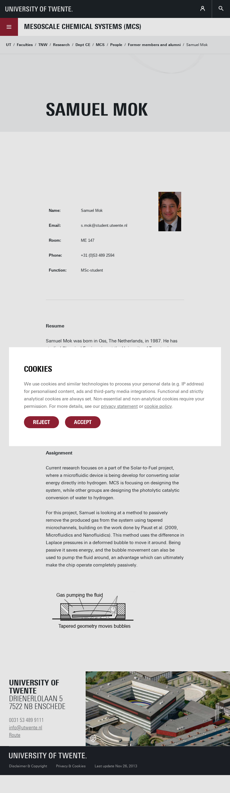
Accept (83, 422)
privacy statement (119, 406)
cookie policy (158, 406)
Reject (41, 422)
